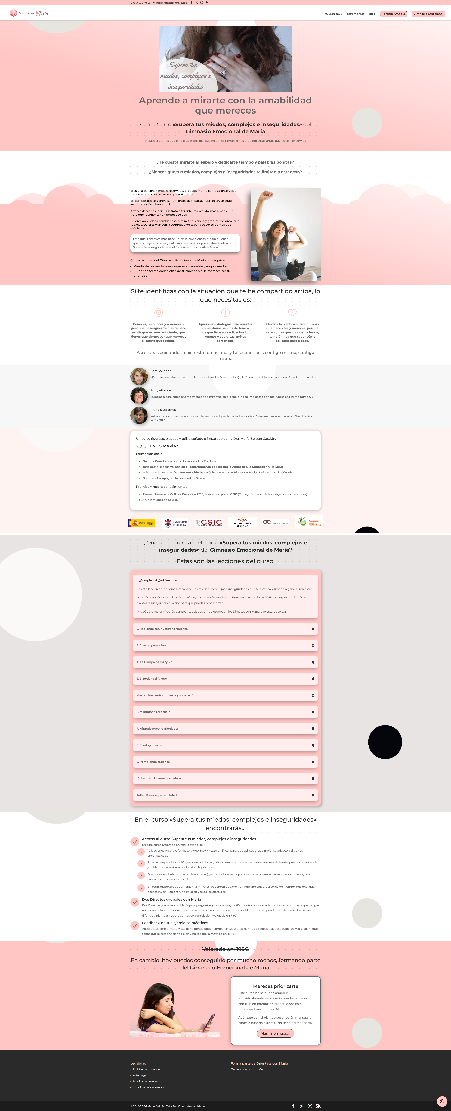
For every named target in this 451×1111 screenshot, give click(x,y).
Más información (276, 1033)
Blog (372, 14)
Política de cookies (145, 1081)
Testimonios (355, 14)
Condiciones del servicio (149, 1087)
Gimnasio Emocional (428, 13)
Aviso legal (140, 1075)
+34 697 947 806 (141, 2)
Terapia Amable (393, 13)
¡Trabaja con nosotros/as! (247, 1069)
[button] (442, 1101)
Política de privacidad (147, 1069)
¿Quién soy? (333, 14)
